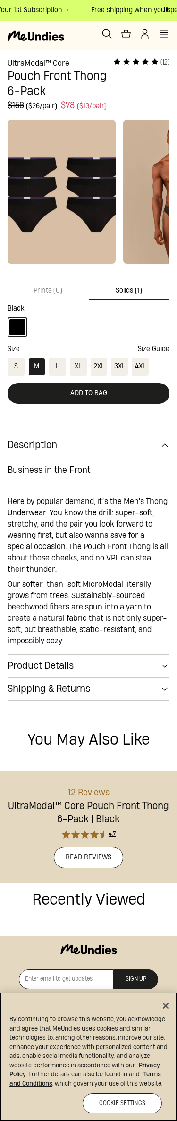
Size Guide (153, 348)
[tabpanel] (88, 318)
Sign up (136, 979)
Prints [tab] (48, 290)
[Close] (165, 1005)
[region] (88, 1057)
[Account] (145, 34)
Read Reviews (88, 857)
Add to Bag (88, 393)
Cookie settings (122, 1103)
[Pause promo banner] (165, 9)
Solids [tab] (129, 290)
